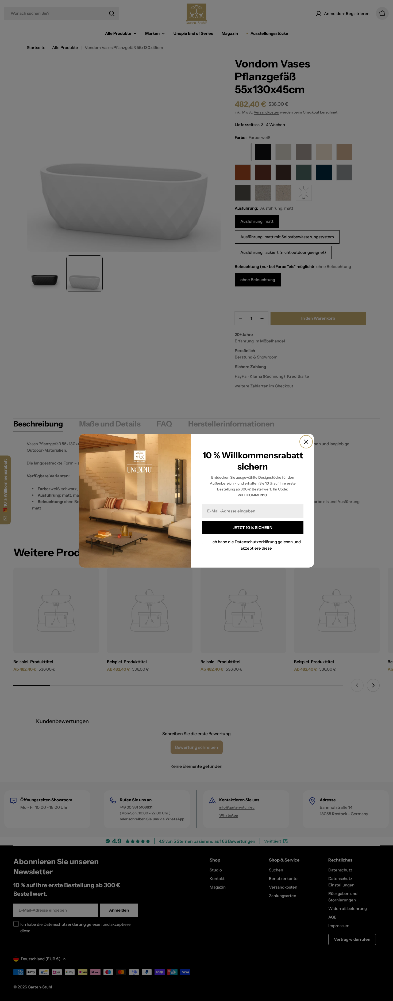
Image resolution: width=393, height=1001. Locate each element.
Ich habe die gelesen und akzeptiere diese (256, 545)
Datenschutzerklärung (256, 541)
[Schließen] (306, 441)
